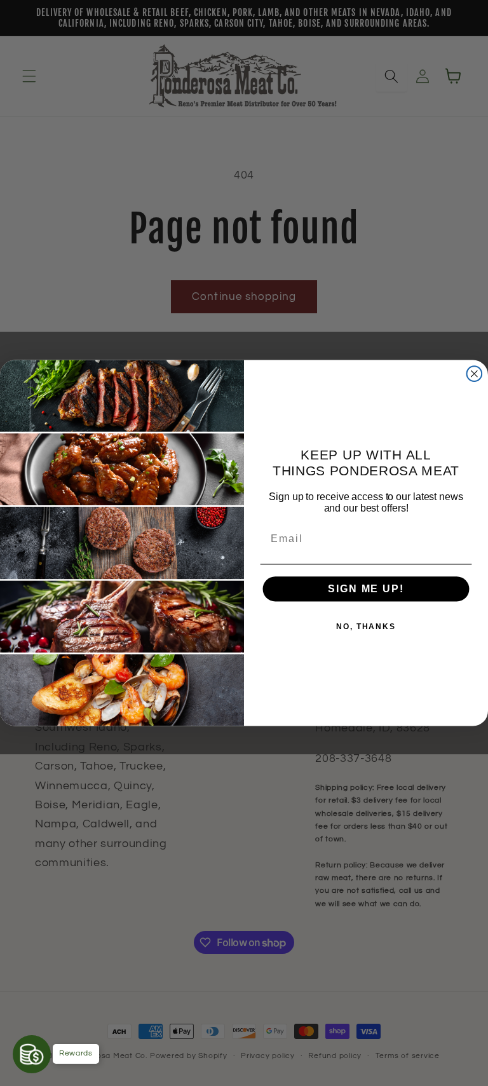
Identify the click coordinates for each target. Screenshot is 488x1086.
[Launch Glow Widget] (32, 1054)
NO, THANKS (366, 627)
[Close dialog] (474, 373)
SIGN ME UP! (365, 588)
